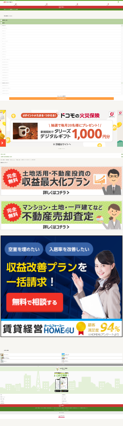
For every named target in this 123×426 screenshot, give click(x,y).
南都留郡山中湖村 (122, 83)
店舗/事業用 (2, 403)
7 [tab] (63, 148)
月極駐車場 (63, 394)
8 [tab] (64, 148)
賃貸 (1, 394)
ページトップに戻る (61, 364)
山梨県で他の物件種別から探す (6, 156)
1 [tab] (58, 148)
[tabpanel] (61, 129)
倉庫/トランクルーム (65, 403)
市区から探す (3, 154)
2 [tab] (59, 148)
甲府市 (122, 25)
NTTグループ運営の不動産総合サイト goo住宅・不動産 (9, 0)
